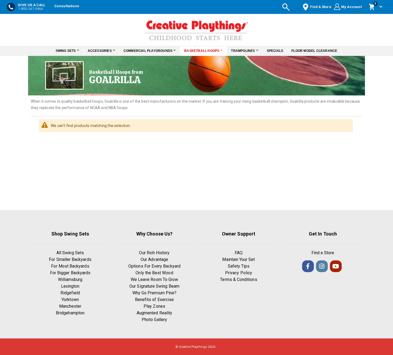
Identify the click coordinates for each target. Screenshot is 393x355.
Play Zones (154, 306)
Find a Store (322, 252)
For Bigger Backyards (70, 272)
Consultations (66, 6)
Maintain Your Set (238, 259)
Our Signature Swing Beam (154, 286)
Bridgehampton (70, 312)
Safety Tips (239, 266)
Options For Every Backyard (154, 266)
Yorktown (70, 299)
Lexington (70, 286)
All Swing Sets (70, 252)
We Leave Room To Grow (154, 279)
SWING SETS (58, 51)
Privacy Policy (238, 272)
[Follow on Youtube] (336, 266)
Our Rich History (154, 252)
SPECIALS (282, 51)
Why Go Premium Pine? (154, 292)
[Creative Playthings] (196, 28)
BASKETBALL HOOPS (203, 51)
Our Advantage (154, 259)
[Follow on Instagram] (322, 266)
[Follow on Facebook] (308, 266)
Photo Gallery (154, 319)
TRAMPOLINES (247, 51)
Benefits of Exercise (154, 299)
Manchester (70, 306)
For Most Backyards (70, 266)
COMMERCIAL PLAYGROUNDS (146, 51)
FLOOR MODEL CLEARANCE (322, 51)
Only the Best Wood (154, 272)
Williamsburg (70, 279)
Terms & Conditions (238, 279)
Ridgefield (70, 292)
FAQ (238, 252)
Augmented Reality (154, 312)
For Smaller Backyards (70, 259)
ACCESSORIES (95, 51)
